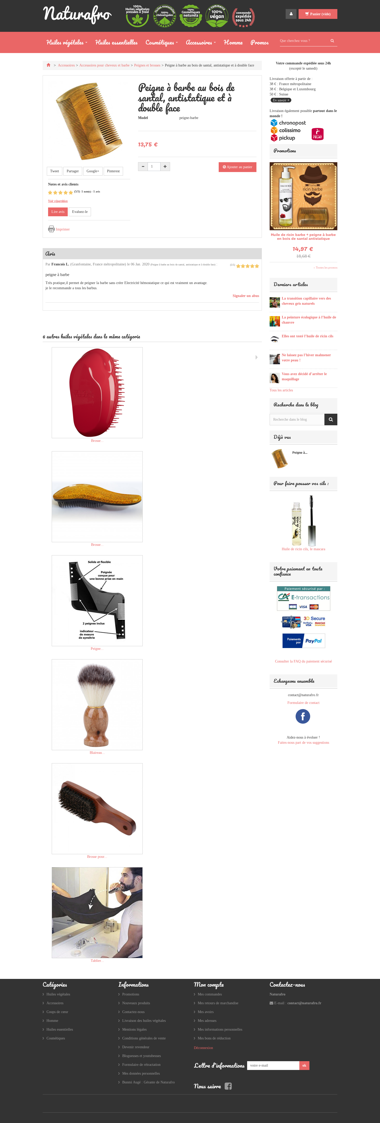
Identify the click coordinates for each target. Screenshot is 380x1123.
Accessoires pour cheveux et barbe (104, 65)
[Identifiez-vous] (291, 14)
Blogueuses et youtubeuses (141, 1056)
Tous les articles (281, 390)
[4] (66, 193)
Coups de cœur (57, 1012)
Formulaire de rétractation (141, 1065)
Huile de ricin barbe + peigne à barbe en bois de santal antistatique (303, 237)
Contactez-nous (133, 1012)
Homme (233, 42)
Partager (73, 171)
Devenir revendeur (135, 1047)
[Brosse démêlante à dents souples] (97, 496)
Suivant (256, 357)
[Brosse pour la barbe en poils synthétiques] (97, 808)
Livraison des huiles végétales (144, 1021)
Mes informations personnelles (220, 1029)
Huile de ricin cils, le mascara (303, 549)
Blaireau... (97, 753)
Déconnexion (203, 1048)
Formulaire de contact (303, 703)
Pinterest (113, 171)
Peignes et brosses (147, 65)
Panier (320, 14)
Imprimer (63, 229)
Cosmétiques (158, 43)
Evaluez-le (80, 212)
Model (143, 118)
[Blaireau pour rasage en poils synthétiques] (97, 704)
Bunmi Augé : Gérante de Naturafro (148, 1082)
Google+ (93, 171)
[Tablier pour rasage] (97, 912)
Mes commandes (210, 994)
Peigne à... (299, 453)
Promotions (284, 150)
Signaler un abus (245, 296)
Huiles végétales (63, 43)
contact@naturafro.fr (304, 1003)
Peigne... (97, 649)
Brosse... (97, 441)
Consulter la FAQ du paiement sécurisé (303, 661)
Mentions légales (134, 1029)
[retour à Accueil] (49, 65)
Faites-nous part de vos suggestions (303, 743)
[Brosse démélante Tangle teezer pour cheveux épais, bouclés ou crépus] (97, 392)
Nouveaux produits (136, 1003)
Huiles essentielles (116, 42)
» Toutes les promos (325, 267)
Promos (259, 42)
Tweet (54, 171)
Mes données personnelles (141, 1073)
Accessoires (197, 43)
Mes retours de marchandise (218, 1003)
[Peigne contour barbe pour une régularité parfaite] (97, 600)
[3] (60, 193)
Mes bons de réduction (214, 1038)
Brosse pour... (97, 857)
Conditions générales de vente (144, 1038)
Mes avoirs (206, 1012)
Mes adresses (207, 1021)
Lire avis (57, 212)
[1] (50, 193)
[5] (71, 193)
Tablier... (97, 961)
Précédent (44, 357)
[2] (55, 193)
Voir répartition (58, 201)
